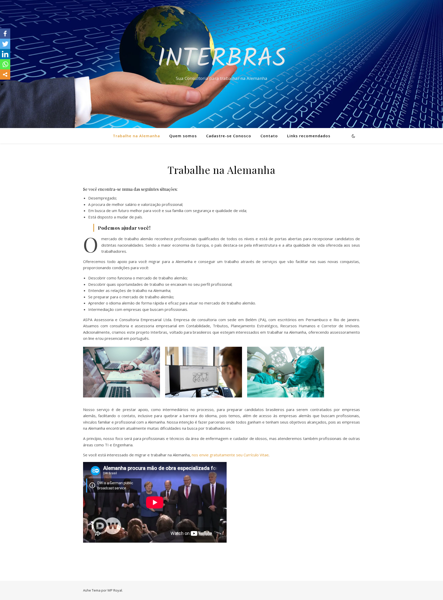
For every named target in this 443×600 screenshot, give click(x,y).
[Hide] (2, 84)
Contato (269, 135)
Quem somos (183, 135)
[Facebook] (5, 33)
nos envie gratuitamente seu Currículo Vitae (230, 454)
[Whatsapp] (5, 64)
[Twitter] (5, 44)
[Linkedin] (5, 54)
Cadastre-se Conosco (228, 135)
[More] (5, 74)
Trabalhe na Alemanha (136, 135)
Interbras (221, 59)
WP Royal (114, 590)
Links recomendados (308, 135)
